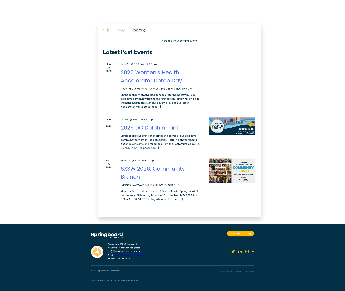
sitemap (250, 271)
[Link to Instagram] (245, 252)
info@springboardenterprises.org (129, 255)
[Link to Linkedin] (238, 252)
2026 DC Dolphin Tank (150, 127)
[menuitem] (145, 8)
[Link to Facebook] (251, 252)
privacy (239, 271)
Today (120, 30)
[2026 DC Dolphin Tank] (232, 126)
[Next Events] (108, 30)
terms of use (226, 271)
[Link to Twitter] (231, 252)
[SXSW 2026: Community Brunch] (232, 171)
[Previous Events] (104, 29)
